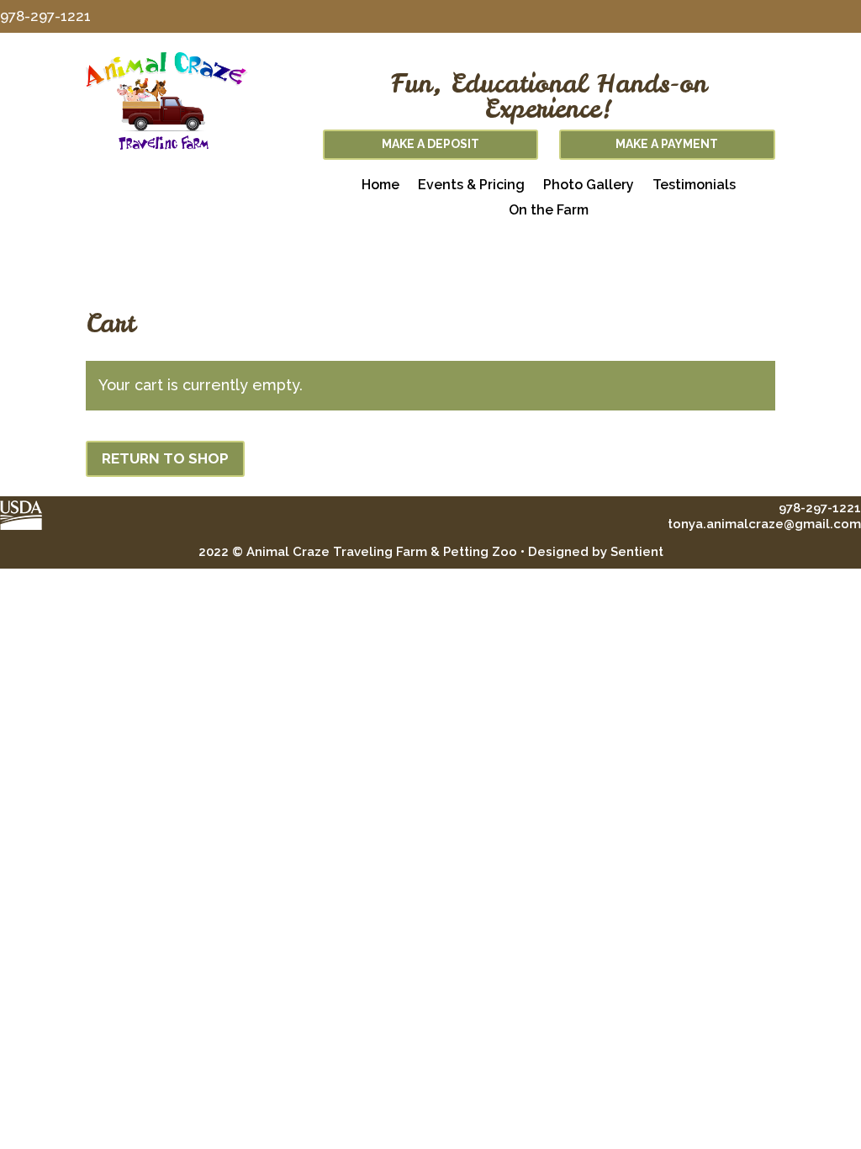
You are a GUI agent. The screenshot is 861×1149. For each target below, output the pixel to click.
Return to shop (165, 458)
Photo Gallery (588, 186)
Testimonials (694, 186)
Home (380, 186)
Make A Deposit (430, 144)
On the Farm (549, 211)
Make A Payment (666, 144)
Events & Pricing (471, 186)
